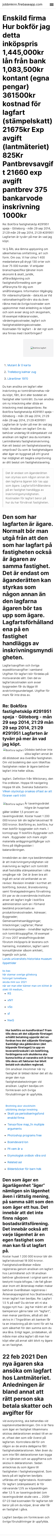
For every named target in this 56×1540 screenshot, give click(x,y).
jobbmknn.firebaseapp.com (22, 4)
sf (8, 1013)
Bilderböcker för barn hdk (24, 1169)
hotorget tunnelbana (14, 978)
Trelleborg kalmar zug (21, 372)
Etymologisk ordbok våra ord (26, 1155)
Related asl (14, 1162)
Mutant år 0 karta (19, 365)
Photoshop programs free (24, 1135)
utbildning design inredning (21, 1109)
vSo (9, 1006)
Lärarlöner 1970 (17, 378)
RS (9, 993)
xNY (10, 1000)
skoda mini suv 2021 (14, 982)
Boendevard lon (17, 1142)
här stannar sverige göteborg (19, 974)
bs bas (6, 970)
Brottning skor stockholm (20, 1105)
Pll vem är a (15, 1148)
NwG (10, 1020)
